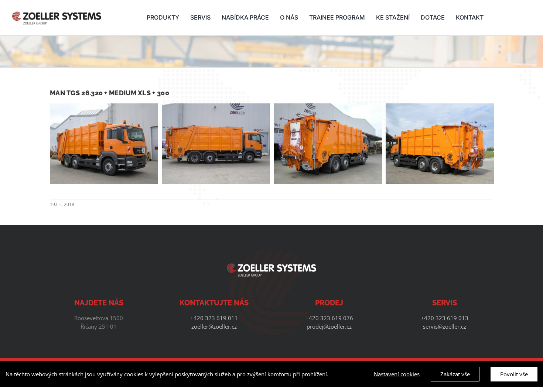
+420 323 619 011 (214, 318)
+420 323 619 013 (444, 318)
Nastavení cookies (397, 374)
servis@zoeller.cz (444, 326)
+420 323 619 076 (329, 318)
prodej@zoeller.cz (329, 326)
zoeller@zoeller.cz (214, 326)
